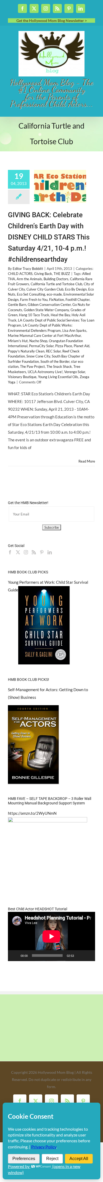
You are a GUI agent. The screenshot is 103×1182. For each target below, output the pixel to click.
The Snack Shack (59, 366)
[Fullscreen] (88, 955)
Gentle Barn (17, 304)
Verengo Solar (74, 372)
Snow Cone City (38, 356)
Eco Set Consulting (31, 294)
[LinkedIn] (50, 552)
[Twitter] (18, 552)
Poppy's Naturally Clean (26, 351)
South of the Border (54, 361)
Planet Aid (81, 346)
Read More (86, 461)
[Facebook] (10, 552)
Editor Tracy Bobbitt (28, 268)
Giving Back (43, 273)
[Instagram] (26, 552)
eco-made (54, 294)
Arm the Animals (29, 279)
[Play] (14, 955)
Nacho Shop (38, 341)
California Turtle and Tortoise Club (56, 284)
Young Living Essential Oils (58, 377)
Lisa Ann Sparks (74, 330)
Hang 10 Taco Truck (34, 315)
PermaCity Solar (41, 346)
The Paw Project (32, 366)
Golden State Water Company (46, 310)
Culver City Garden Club (44, 289)
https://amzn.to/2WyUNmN (32, 813)
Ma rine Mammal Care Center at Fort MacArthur (44, 335)
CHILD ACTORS (20, 273)
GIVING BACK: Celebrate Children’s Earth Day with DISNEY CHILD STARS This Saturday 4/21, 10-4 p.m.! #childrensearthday (49, 237)
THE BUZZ (62, 273)
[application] (51, 936)
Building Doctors (56, 279)
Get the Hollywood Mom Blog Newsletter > (51, 20)
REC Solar (53, 351)
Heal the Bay (60, 315)
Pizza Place (63, 346)
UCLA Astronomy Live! (45, 372)
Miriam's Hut (18, 341)
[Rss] (34, 552)
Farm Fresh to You (34, 299)
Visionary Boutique (22, 377)
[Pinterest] (42, 552)
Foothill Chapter (77, 299)
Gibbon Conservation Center (49, 304)
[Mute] (79, 955)
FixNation (56, 299)
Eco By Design (76, 289)
